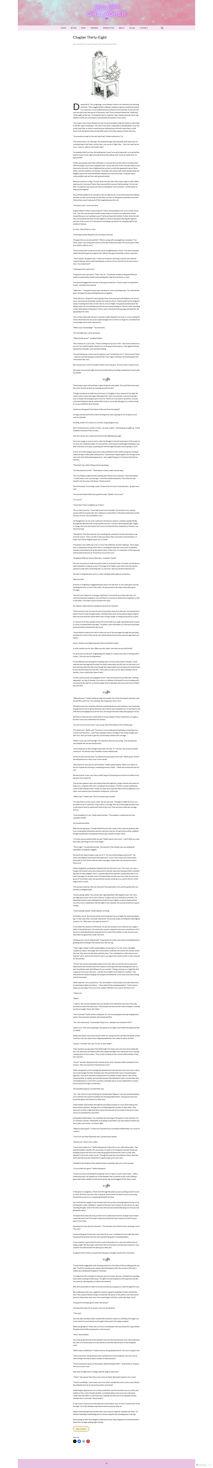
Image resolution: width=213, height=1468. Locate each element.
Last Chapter (77, 44)
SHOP (83, 28)
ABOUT (121, 28)
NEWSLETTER (108, 28)
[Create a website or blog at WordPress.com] (106, 1463)
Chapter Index (97, 44)
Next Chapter (87, 44)
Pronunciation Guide (109, 44)
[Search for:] (162, 28)
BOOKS (73, 28)
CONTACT (144, 28)
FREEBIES (94, 28)
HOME (63, 28)
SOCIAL (132, 28)
